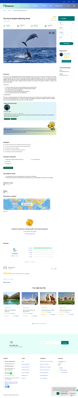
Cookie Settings (64, 372)
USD (64, 1)
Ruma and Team (7, 111)
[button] (74, 6)
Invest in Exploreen (43, 378)
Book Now (66, 43)
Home (18, 5)
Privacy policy (72, 393)
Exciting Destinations (26, 364)
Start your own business (44, 369)
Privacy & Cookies (63, 370)
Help (51, 5)
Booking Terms (24, 375)
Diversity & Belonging (44, 372)
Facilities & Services (25, 369)
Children (61, 32)
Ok (57, 393)
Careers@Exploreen (44, 375)
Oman (9, 10)
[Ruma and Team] (36, 304)
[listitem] (11, 305)
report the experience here (30, 233)
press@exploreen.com (41, 130)
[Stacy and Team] (17, 304)
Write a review (6, 282)
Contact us (24, 378)
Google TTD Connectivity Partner (46, 361)
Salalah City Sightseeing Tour (65, 310)
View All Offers (7, 118)
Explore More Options (8, 167)
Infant (60, 37)
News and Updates (25, 372)
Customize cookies (64, 393)
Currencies (60, 363)
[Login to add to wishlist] (53, 33)
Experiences (36, 5)
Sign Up (73, 1)
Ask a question (66, 61)
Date (60, 22)
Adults (60, 27)
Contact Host (13, 118)
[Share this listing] (50, 33)
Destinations (26, 5)
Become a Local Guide (44, 364)
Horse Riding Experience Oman (47, 310)
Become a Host (59, 5)
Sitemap (61, 367)
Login (69, 1)
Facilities (44, 5)
